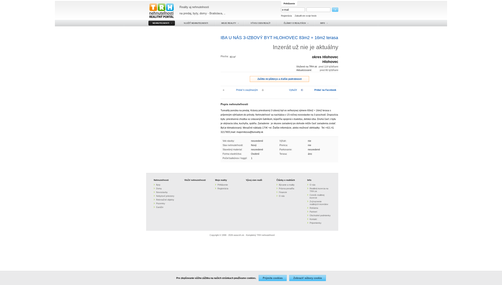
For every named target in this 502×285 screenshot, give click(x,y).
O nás (282, 196)
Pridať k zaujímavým (247, 90)
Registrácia (286, 16)
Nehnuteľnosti (161, 180)
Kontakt (313, 219)
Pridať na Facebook (325, 90)
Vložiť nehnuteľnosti (195, 180)
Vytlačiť (293, 90)
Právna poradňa (286, 188)
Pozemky (160, 203)
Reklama (314, 208)
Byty (158, 185)
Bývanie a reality (287, 185)
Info (309, 180)
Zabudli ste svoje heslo (305, 16)
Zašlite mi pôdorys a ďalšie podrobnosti (279, 79)
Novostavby (162, 192)
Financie (283, 192)
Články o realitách (285, 180)
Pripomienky (315, 223)
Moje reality (221, 180)
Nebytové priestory (165, 196)
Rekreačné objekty (165, 200)
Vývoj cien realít (254, 180)
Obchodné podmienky (320, 215)
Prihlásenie (222, 185)
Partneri (313, 212)
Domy (159, 188)
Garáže (159, 207)
